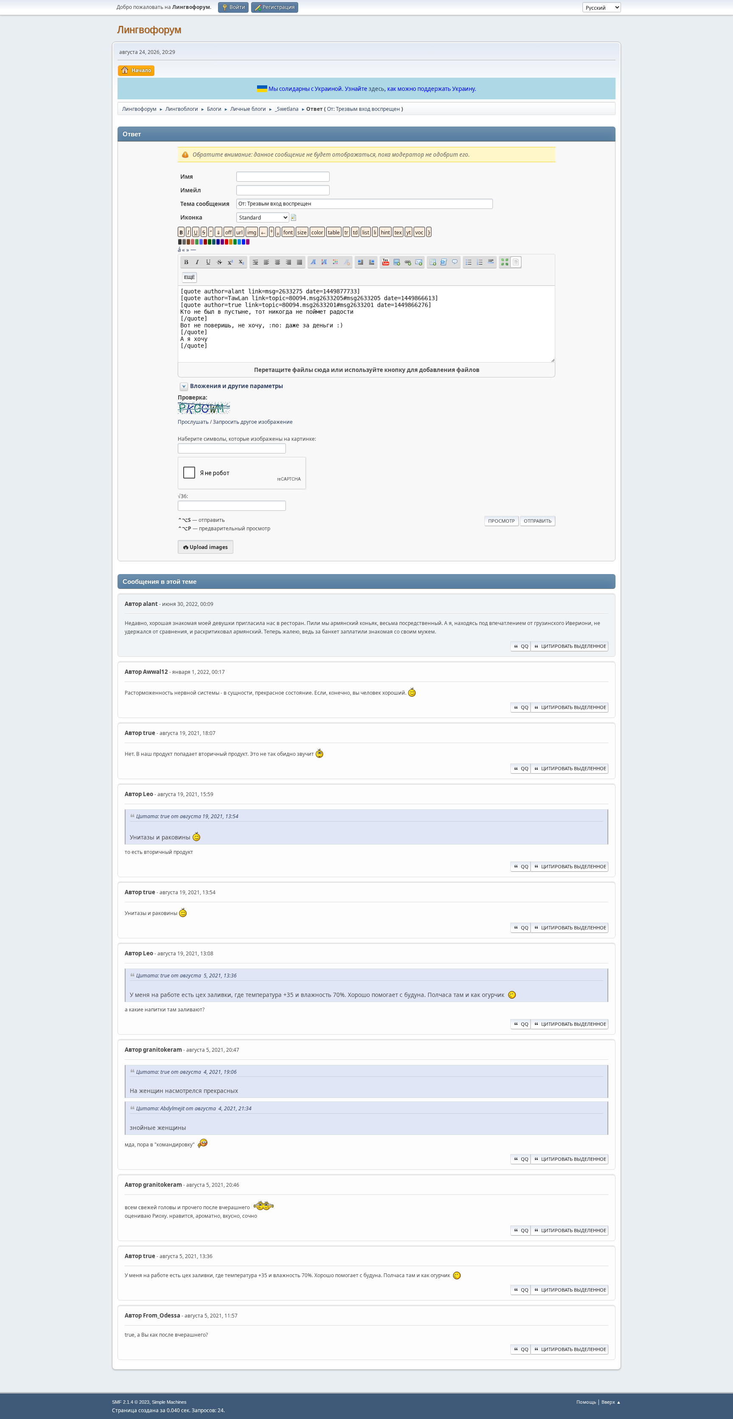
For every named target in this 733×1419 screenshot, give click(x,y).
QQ (525, 646)
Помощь (586, 1402)
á (179, 249)
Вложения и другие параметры (236, 386)
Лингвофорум (149, 29)
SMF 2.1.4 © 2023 (130, 1402)
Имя (186, 176)
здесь (376, 89)
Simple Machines (169, 1402)
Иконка (191, 217)
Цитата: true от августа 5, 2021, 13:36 (186, 975)
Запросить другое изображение (253, 421)
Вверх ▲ (611, 1402)
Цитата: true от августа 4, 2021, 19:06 (186, 1072)
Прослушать (193, 421)
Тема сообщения (204, 204)
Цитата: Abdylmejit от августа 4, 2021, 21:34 (194, 1108)
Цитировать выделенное (573, 646)
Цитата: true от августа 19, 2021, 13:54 (187, 816)
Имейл (190, 190)
